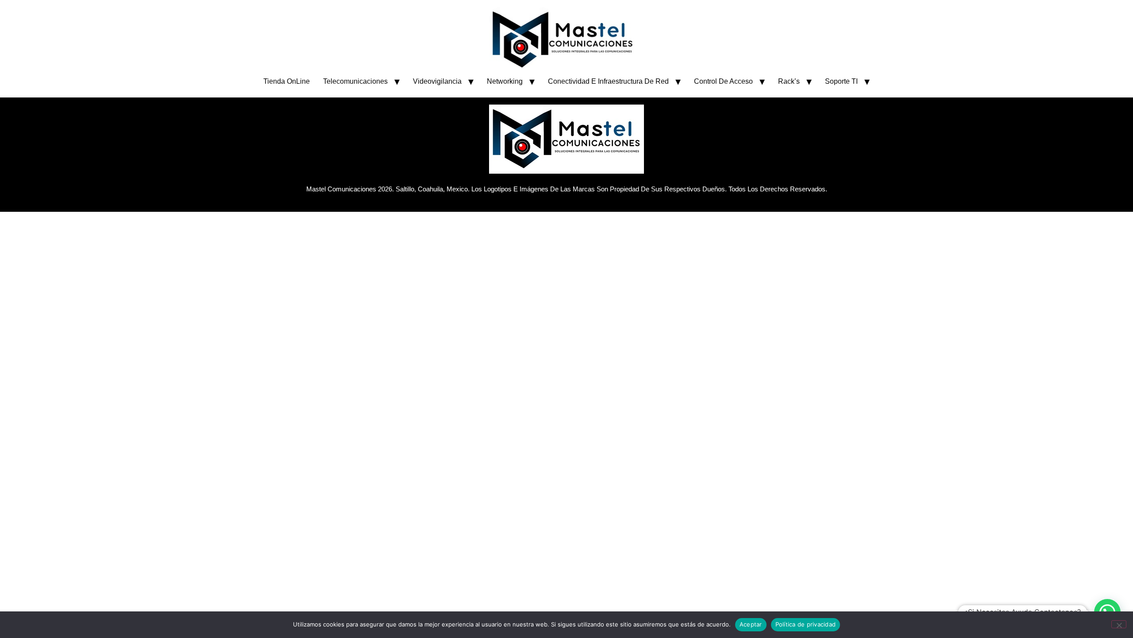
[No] (1118, 624)
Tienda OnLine (286, 81)
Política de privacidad (805, 624)
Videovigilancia (437, 81)
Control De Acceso (723, 81)
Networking (505, 81)
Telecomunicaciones (355, 81)
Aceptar (751, 624)
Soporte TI (841, 81)
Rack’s (789, 81)
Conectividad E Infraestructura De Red (608, 81)
